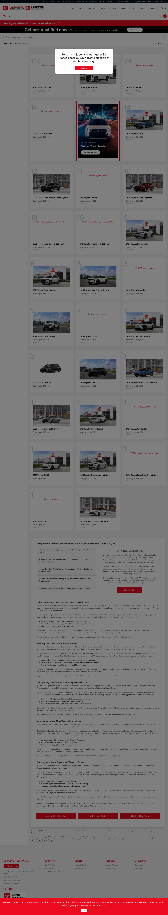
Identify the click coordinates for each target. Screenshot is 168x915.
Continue (84, 68)
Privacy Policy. (100, 905)
